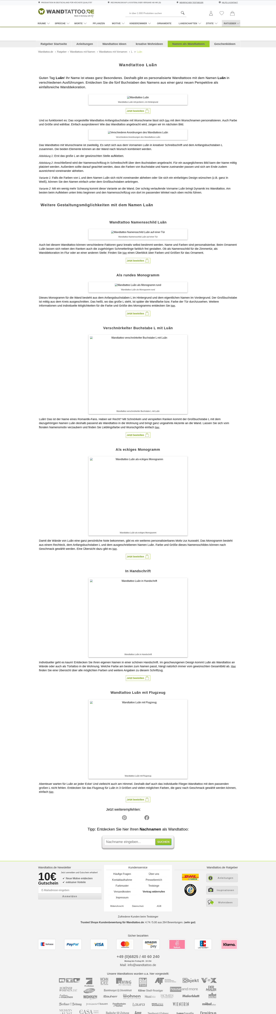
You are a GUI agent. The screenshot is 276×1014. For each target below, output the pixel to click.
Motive (116, 23)
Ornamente (164, 23)
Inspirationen (225, 890)
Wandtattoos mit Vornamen (113, 51)
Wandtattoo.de (45, 51)
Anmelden (69, 896)
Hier (233, 666)
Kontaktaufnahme (122, 879)
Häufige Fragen (122, 874)
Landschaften (188, 23)
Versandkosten (122, 891)
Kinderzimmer (138, 23)
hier (167, 120)
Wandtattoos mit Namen (82, 51)
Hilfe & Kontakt (230, 3)
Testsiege (153, 885)
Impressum (122, 897)
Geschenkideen (224, 44)
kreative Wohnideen (149, 44)
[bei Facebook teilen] (139, 818)
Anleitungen (84, 44)
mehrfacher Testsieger (191, 3)
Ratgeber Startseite (54, 44)
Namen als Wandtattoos (188, 44)
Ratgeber (62, 51)
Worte (78, 23)
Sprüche (60, 23)
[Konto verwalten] (211, 13)
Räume (42, 23)
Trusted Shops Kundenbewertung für (112, 922)
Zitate (210, 23)
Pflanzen (99, 23)
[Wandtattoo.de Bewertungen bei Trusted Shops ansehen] (190, 895)
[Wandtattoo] (66, 12)
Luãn (139, 51)
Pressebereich (154, 879)
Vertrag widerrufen (154, 891)
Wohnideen (225, 902)
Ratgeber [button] (230, 23)
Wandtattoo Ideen (114, 44)
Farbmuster (122, 885)
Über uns (154, 874)
